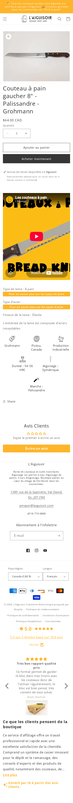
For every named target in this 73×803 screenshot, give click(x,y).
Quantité (8, 125)
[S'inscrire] (59, 535)
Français (52, 576)
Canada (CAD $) (21, 576)
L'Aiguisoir (19, 604)
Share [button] (11, 401)
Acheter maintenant (36, 159)
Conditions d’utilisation (56, 615)
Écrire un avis (36, 448)
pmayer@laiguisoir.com (36, 505)
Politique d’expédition (28, 621)
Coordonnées (53, 621)
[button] (5, 19)
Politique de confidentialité (23, 615)
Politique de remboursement (42, 609)
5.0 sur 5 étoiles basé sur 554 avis (36, 637)
